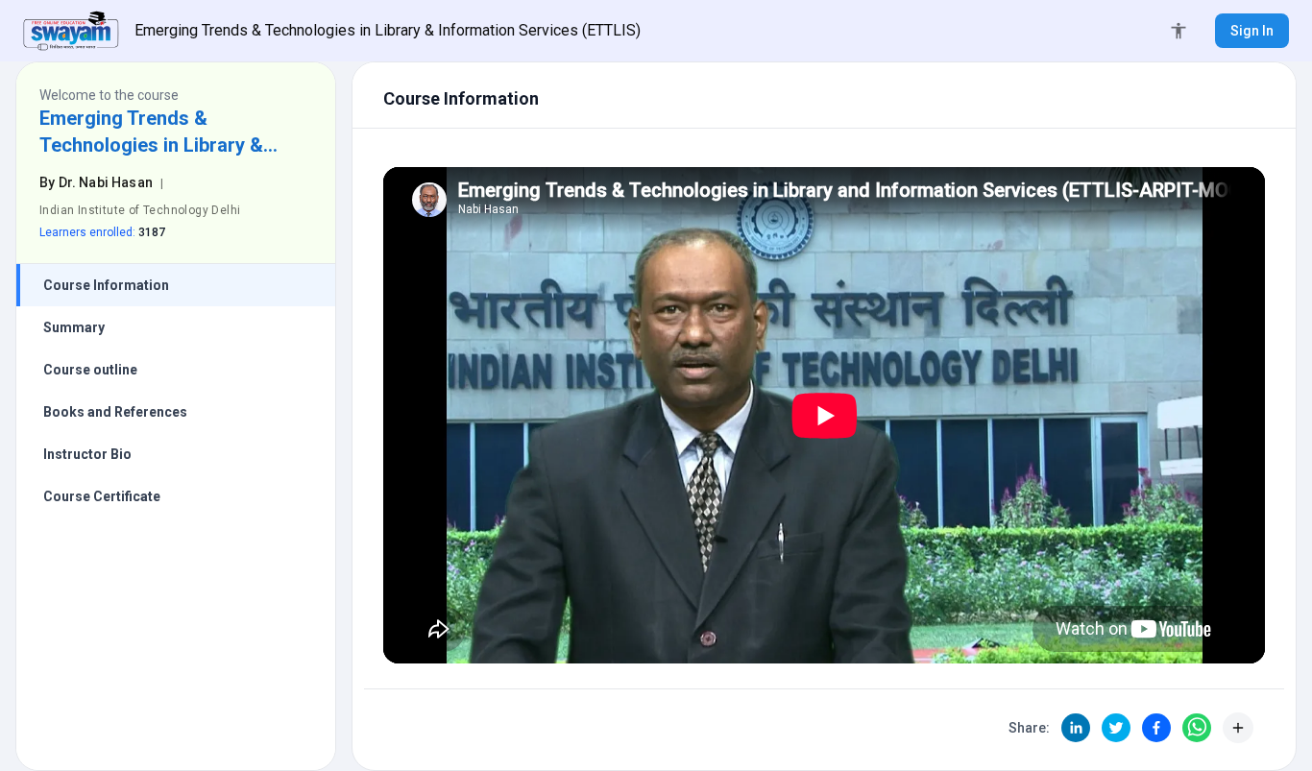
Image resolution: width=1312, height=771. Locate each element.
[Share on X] (1116, 727)
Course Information (106, 285)
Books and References (115, 412)
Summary (74, 327)
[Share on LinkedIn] (1075, 727)
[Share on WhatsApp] (1196, 727)
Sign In (1252, 30)
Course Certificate (101, 496)
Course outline (90, 369)
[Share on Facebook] (1156, 727)
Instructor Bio (87, 454)
